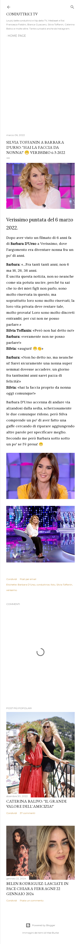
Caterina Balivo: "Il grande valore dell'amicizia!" (36, 804)
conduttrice (43, 584)
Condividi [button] (11, 579)
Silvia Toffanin (64, 584)
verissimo (11, 590)
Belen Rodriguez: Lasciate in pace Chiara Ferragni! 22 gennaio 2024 (37, 888)
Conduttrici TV (22, 14)
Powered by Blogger (43, 925)
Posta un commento (31, 900)
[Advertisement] (40, 83)
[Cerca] (72, 6)
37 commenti (27, 813)
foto (53, 584)
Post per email (28, 579)
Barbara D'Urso (26, 584)
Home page (17, 36)
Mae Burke (53, 932)
